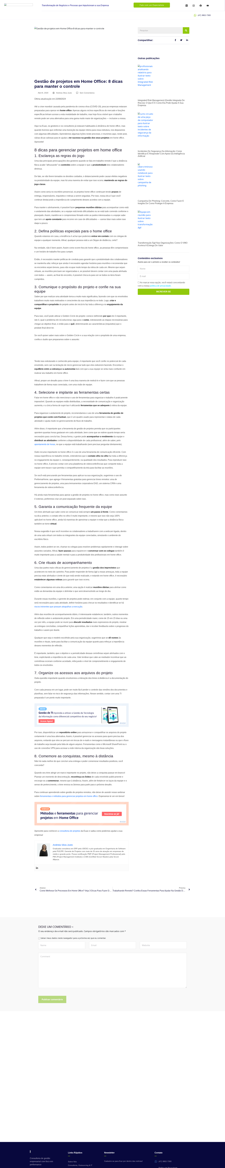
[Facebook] (201, 5)
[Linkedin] (37, 868)
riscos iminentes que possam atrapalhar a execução (58, 607)
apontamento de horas (44, 444)
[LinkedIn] (187, 5)
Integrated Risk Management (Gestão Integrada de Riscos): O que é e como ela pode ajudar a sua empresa (161, 102)
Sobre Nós (72, 1162)
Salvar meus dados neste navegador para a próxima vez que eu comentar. (73, 938)
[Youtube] (208, 5)
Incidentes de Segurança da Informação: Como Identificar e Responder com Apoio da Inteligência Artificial (161, 153)
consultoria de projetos (69, 831)
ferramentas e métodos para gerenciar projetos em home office (69, 796)
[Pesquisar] (186, 30)
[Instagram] (194, 5)
